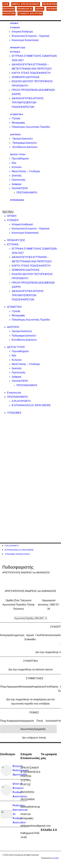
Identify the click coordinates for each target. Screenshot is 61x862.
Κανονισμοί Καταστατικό (25, 40)
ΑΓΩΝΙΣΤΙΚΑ (16, 114)
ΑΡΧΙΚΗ (14, 23)
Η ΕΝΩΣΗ (15, 28)
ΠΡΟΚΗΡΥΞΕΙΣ (17, 48)
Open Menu (8, 212)
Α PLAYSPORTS (21, 401)
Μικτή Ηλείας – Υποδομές (26, 171)
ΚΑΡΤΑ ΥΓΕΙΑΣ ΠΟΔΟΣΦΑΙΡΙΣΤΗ (31, 73)
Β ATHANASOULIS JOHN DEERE (31, 405)
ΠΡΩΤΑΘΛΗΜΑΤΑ (26, 192)
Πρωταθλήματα (20, 158)
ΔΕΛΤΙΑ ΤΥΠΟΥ (18, 154)
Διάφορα (16, 184)
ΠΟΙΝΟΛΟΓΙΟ (25, 9)
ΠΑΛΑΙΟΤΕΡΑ (20, 188)
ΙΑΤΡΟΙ (39, 9)
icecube (55, 858)
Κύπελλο (17, 167)
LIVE (5, 4)
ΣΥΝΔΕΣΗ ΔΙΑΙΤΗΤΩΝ (30, 13)
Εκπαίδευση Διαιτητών (25, 147)
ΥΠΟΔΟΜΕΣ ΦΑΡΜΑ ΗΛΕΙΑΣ (17, 554)
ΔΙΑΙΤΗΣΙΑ (15, 135)
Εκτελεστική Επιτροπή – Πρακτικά (30, 36)
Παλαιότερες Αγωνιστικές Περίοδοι (31, 127)
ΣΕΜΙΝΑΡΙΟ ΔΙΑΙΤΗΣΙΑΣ (26, 77)
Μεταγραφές (18, 122)
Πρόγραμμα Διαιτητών (25, 142)
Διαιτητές (17, 175)
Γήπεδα (16, 118)
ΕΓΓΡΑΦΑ (15, 52)
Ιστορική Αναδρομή (22, 31)
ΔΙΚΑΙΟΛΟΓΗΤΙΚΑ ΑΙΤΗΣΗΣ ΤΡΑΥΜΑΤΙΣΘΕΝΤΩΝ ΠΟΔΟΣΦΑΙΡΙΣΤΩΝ (28, 102)
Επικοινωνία (17, 200)
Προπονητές (18, 179)
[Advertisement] (30, 448)
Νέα (14, 163)
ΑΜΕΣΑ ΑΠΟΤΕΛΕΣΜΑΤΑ (25, 4)
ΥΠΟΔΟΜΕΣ (14, 412)
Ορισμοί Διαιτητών (23, 138)
